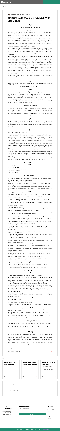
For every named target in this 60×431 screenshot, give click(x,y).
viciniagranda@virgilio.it (9, 411)
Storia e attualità (50, 409)
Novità (48, 416)
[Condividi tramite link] (17, 347)
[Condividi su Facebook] (8, 347)
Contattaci (49, 418)
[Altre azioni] (51, 14)
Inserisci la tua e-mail (24, 408)
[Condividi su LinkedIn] (14, 347)
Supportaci (49, 414)
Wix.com (40, 429)
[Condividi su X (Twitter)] (11, 347)
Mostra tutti (55, 358)
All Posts (4, 6)
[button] (56, 6)
